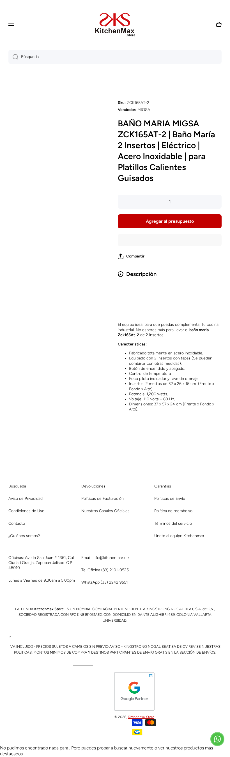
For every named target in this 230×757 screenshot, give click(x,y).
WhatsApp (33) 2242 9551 (104, 582)
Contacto (16, 523)
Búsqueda (17, 486)
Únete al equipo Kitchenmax (179, 535)
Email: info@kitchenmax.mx (105, 557)
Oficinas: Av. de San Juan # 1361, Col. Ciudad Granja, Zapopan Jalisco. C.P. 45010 (41, 562)
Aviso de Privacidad (25, 498)
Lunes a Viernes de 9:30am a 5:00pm (41, 580)
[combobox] (115, 57)
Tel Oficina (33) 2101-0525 (105, 570)
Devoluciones (93, 486)
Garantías (162, 486)
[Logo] (115, 25)
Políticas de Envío (169, 498)
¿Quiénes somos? (24, 535)
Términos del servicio (173, 523)
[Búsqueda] (13, 57)
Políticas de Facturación (102, 498)
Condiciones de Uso (26, 510)
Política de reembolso (173, 510)
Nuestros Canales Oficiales (105, 510)
